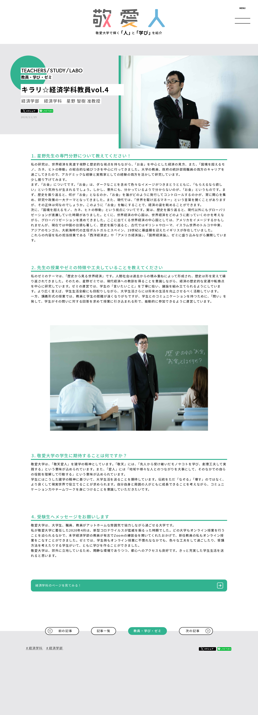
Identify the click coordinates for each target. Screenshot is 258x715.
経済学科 (36, 648)
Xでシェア (30, 110)
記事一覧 (104, 631)
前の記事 (65, 631)
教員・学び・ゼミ (147, 631)
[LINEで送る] (46, 111)
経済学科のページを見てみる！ (58, 585)
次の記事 (193, 631)
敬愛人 (129, 18)
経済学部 (56, 648)
